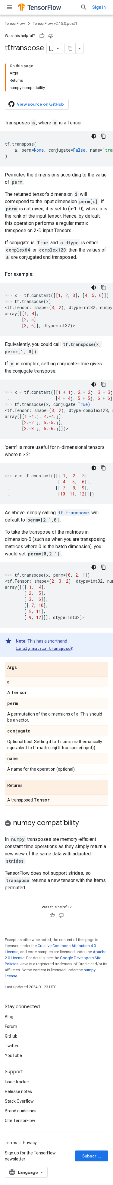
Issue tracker (17, 1081)
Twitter (12, 1045)
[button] (56, 824)
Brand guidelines (20, 1110)
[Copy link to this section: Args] (23, 667)
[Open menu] (10, 7)
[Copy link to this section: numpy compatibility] (85, 823)
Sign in (99, 7)
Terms (11, 1142)
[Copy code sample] (103, 136)
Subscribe (92, 1156)
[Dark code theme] (94, 136)
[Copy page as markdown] (70, 48)
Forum (11, 1026)
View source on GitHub (40, 104)
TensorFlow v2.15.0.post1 (55, 23)
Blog (9, 1016)
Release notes (18, 1091)
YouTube (13, 1055)
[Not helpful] (50, 35)
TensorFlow (15, 23)
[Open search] (83, 7)
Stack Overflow (19, 1101)
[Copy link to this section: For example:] (39, 274)
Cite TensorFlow (20, 1120)
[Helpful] (41, 35)
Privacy (30, 1142)
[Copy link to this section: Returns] (29, 785)
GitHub (11, 1036)
